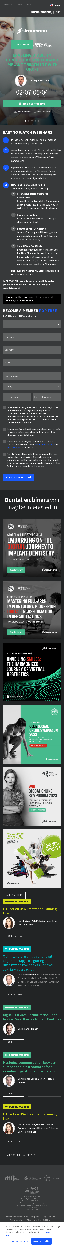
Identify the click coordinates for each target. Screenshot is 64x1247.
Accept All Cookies (41, 1241)
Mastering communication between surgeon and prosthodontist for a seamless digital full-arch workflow (29, 1067)
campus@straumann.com (20, 300)
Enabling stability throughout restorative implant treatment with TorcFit (32, 62)
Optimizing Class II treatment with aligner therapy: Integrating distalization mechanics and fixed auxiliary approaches (28, 963)
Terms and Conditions (45, 444)
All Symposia (14, 895)
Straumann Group (24, 4)
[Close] (59, 1227)
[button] (25, 121)
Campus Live (8, 4)
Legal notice (49, 1216)
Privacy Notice (13, 447)
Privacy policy (16, 1220)
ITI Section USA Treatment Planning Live (30, 911)
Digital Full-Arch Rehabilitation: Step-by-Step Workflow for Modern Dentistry (32, 1017)
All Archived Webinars (20, 1155)
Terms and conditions (17, 1216)
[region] (32, 1234)
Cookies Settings (20, 1241)
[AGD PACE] (32, 1190)
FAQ (29, 1220)
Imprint (35, 1216)
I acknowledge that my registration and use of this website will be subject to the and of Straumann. (33, 444)
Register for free (13, 935)
